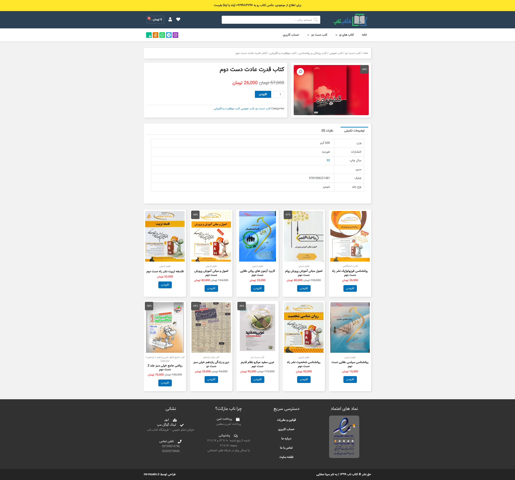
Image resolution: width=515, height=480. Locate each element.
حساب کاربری (291, 35)
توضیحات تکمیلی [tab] (354, 130)
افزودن (263, 94)
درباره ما (286, 438)
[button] (300, 71)
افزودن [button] (350, 288)
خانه (364, 35)
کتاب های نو (346, 35)
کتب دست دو (319, 35)
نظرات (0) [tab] (327, 130)
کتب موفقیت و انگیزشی (282, 53)
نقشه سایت (286, 457)
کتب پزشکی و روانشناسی (313, 53)
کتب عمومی (335, 53)
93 (328, 160)
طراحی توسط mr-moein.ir (160, 474)
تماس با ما (286, 448)
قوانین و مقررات (286, 420)
